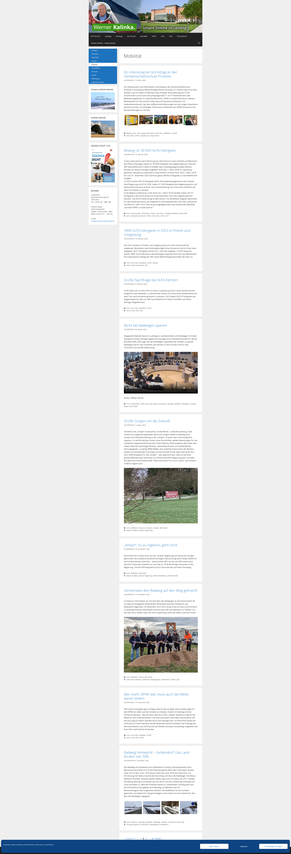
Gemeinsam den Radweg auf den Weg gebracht (160, 590)
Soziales (149, 528)
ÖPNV (137, 136)
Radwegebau (156, 679)
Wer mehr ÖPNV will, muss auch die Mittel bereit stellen (156, 696)
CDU (162, 36)
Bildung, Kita (131, 133)
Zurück (128, 838)
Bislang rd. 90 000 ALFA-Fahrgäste (150, 150)
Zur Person (131, 36)
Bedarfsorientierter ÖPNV (141, 216)
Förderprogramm (133, 824)
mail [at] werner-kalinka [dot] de (102, 221)
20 (152, 838)
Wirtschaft (183, 213)
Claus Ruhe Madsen (133, 679)
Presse (141, 677)
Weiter (159, 838)
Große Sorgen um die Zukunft (147, 421)
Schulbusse (144, 136)
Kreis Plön (159, 133)
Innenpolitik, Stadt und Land (141, 404)
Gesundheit (96, 68)
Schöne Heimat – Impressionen (103, 43)
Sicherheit (172, 822)
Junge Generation (147, 133)
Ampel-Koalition (132, 530)
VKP (167, 216)
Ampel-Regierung (146, 530)
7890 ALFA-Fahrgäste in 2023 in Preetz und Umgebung (157, 232)
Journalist (143, 36)
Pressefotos (182, 36)
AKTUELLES (95, 36)
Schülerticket (154, 136)
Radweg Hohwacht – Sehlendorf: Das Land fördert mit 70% (156, 754)
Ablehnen (243, 846)
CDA (170, 36)
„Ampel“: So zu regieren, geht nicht (150, 545)
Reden (126, 406)
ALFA (128, 216)
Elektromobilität (159, 576)
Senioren (141, 528)
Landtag (108, 36)
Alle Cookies (214, 846)
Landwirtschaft (172, 576)
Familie (94, 75)
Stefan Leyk (175, 679)
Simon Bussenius (137, 265)
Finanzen (134, 822)
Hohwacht (146, 679)
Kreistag (119, 36)
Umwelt (174, 133)
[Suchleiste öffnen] (199, 43)
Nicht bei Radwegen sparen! (145, 325)
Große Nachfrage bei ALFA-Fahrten (151, 280)
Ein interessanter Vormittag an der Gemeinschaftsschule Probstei (150, 74)
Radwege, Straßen (189, 404)
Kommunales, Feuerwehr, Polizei (143, 213)
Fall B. (154, 36)
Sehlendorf (165, 679)
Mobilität (167, 133)
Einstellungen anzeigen (273, 846)
